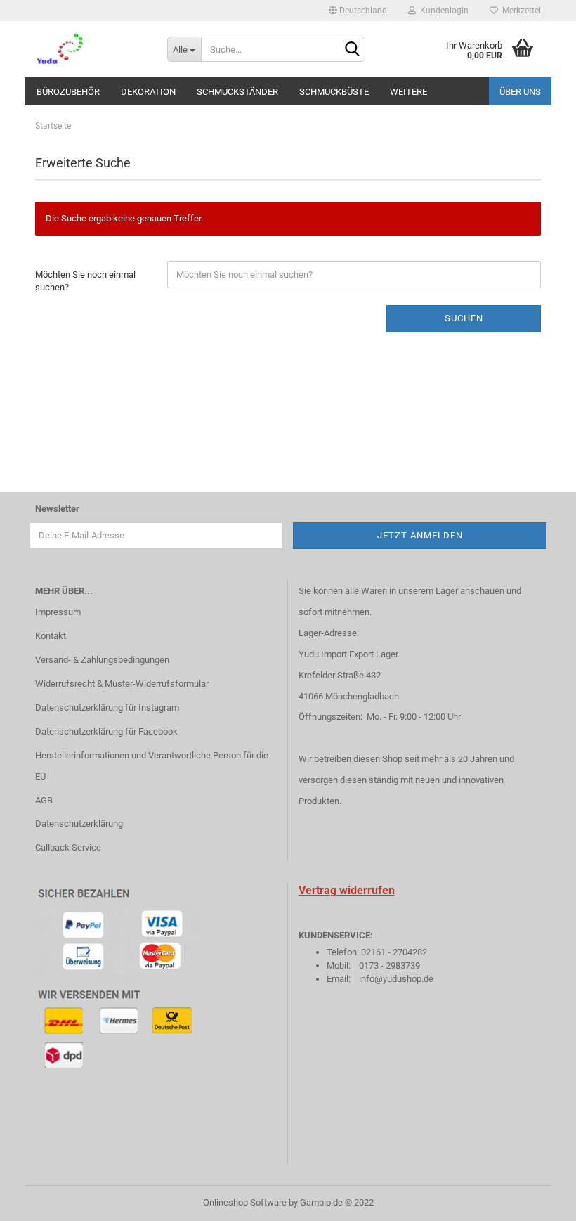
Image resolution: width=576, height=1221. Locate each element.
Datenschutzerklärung (79, 823)
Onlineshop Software (245, 1202)
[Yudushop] (90, 49)
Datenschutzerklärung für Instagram (107, 707)
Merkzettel (519, 10)
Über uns (520, 91)
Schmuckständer (237, 91)
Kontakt (50, 636)
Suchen (464, 318)
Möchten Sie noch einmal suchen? (85, 281)
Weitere (408, 91)
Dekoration (148, 91)
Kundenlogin (442, 10)
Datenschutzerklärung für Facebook (106, 731)
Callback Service (68, 847)
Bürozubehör (68, 91)
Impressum (58, 612)
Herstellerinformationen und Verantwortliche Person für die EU (151, 766)
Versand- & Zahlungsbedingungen (102, 659)
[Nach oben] (537, 1199)
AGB (44, 800)
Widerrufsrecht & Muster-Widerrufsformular (122, 683)
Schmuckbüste (334, 91)
